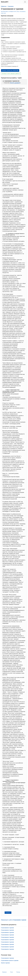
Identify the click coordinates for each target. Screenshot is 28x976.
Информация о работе (13, 920)
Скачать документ (15, 83)
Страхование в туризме (7, 927)
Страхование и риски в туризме (9, 960)
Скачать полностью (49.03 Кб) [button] (10, 70)
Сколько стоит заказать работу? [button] (11, 73)
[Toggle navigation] (25, 2)
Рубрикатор (3, 6)
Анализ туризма (5, 962)
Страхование (11, 6)
